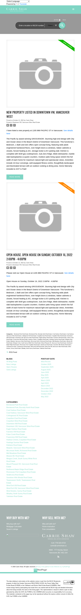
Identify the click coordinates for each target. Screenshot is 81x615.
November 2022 (47, 391)
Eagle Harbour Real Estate (46, 337)
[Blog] (58, 556)
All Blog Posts (11, 362)
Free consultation (48, 529)
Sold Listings (11, 370)
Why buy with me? (13, 524)
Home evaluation (48, 526)
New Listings (11, 364)
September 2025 (47, 367)
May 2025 (44, 375)
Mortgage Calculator (14, 526)
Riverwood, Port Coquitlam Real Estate (30, 344)
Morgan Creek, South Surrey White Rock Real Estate (27, 343)
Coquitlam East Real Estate (44, 335)
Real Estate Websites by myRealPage (58, 566)
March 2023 (45, 386)
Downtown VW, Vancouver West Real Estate (26, 122)
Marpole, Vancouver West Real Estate (20, 341)
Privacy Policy (40, 566)
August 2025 (46, 370)
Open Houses (11, 367)
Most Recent (45, 362)
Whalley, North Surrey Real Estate (30, 348)
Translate (23, 4)
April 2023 (45, 383)
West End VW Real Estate (38, 346)
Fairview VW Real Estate (60, 337)
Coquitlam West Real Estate (59, 335)
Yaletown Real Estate (45, 348)
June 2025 (45, 372)
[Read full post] (40, 75)
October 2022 (46, 394)
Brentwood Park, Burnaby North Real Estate (40, 334)
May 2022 (44, 397)
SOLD (64, 20)
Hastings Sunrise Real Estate (57, 339)
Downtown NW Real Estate (16, 424)
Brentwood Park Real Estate (21, 334)
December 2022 (47, 388)
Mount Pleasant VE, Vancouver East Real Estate (53, 343)
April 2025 (45, 378)
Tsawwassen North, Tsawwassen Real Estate (18, 346)
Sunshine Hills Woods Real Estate (62, 344)
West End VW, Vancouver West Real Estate (56, 346)
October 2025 (46, 364)
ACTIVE (56, 20)
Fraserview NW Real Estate (20, 339)
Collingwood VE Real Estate (29, 335)
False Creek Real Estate (15, 434)
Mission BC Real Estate (15, 456)
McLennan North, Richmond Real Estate (41, 341)
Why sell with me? (49, 524)
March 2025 (45, 380)
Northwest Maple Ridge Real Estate (19, 469)
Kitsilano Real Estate (14, 445)
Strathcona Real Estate (47, 344)
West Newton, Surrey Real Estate (18, 491)
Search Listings (12, 529)
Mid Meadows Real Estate (59, 341)
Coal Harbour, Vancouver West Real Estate (22, 413)
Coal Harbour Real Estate (59, 334)
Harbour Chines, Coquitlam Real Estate (38, 339)
